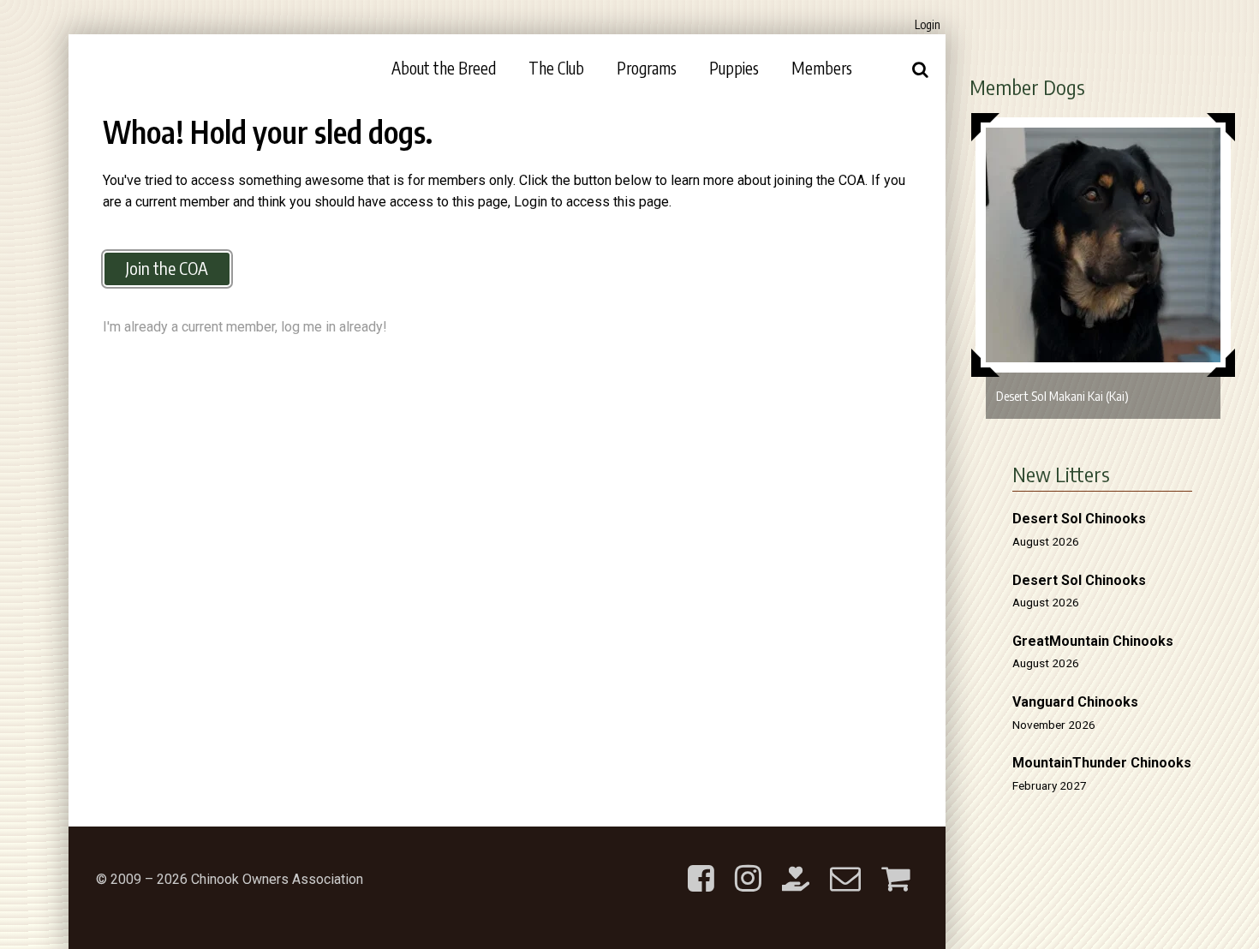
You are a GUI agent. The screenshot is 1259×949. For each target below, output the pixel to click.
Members (821, 67)
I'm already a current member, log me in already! (245, 327)
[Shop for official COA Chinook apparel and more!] (895, 864)
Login (927, 24)
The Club (556, 67)
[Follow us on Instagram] (748, 864)
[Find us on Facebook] (701, 864)
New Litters (1061, 473)
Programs (647, 67)
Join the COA (167, 267)
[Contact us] (845, 864)
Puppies (734, 67)
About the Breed (443, 67)
